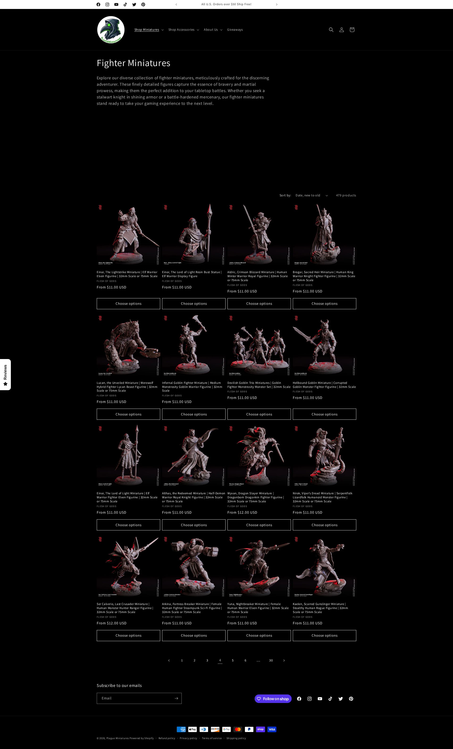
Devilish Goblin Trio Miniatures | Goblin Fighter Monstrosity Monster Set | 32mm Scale (258, 385)
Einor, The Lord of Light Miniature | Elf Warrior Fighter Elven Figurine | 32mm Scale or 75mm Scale (127, 497)
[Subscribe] (176, 698)
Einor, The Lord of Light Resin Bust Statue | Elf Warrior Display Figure (192, 274)
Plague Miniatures (117, 738)
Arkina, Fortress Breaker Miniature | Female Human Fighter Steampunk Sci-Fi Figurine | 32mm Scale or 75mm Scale (192, 608)
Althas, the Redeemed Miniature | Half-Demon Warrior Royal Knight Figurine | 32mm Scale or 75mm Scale (193, 497)
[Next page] (284, 660)
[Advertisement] (226, 155)
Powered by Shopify (142, 738)
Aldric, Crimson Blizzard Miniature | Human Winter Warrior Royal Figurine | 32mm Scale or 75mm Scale (257, 276)
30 (271, 660)
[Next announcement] (277, 4)
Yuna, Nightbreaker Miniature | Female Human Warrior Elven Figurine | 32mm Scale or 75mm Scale (258, 608)
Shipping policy (236, 738)
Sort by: (285, 195)
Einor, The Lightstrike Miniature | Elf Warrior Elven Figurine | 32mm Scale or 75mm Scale (127, 274)
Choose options (129, 303)
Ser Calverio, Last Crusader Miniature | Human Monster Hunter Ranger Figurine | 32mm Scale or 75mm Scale (125, 608)
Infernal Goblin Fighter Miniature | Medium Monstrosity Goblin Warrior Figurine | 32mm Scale (192, 387)
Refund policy (167, 738)
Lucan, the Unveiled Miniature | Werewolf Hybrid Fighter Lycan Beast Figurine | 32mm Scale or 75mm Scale (127, 387)
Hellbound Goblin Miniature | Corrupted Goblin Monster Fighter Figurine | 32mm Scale (324, 385)
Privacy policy (188, 738)
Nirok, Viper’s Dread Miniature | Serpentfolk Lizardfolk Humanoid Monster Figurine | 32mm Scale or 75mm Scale (322, 497)
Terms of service (212, 738)
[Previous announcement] (176, 4)
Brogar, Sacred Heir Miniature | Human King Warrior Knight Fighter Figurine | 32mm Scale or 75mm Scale (324, 276)
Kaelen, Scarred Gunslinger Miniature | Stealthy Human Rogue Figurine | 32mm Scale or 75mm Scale (320, 608)
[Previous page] (169, 660)
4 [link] (220, 660)
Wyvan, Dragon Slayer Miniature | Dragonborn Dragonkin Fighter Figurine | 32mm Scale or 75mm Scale (255, 497)
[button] (149, 29)
